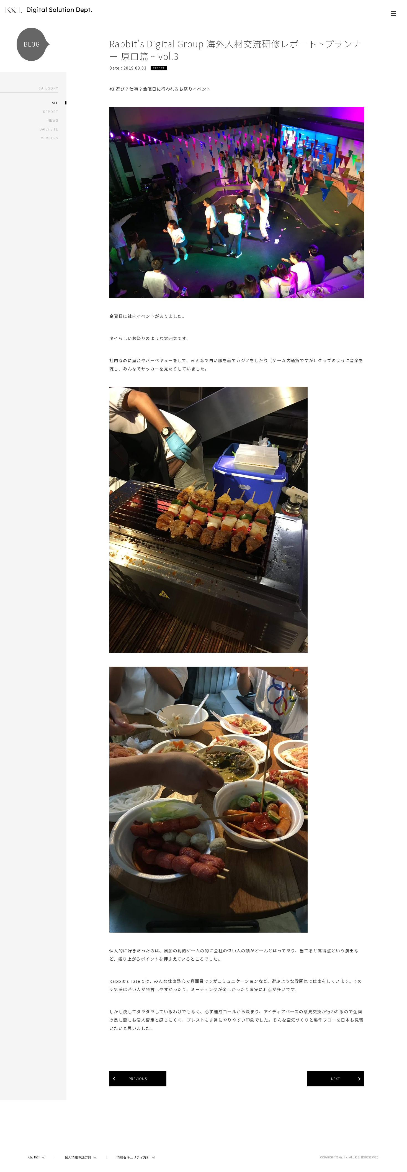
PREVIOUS (138, 1078)
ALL (55, 102)
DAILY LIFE (49, 129)
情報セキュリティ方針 (133, 1157)
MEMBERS (49, 138)
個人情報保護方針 (78, 1157)
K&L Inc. (34, 1157)
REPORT (50, 111)
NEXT (335, 1078)
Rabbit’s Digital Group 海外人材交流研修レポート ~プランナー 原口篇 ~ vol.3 (235, 49)
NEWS (53, 120)
